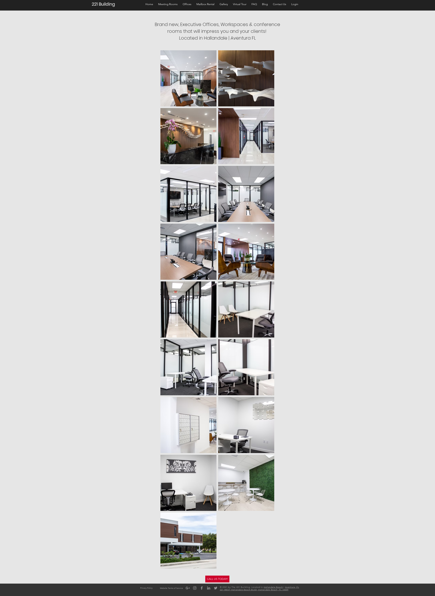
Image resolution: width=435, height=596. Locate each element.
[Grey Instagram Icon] (195, 588)
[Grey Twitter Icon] (215, 588)
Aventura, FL (292, 587)
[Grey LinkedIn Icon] (208, 588)
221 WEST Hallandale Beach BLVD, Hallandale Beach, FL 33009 (254, 589)
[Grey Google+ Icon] (188, 588)
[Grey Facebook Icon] (201, 588)
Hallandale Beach (273, 587)
